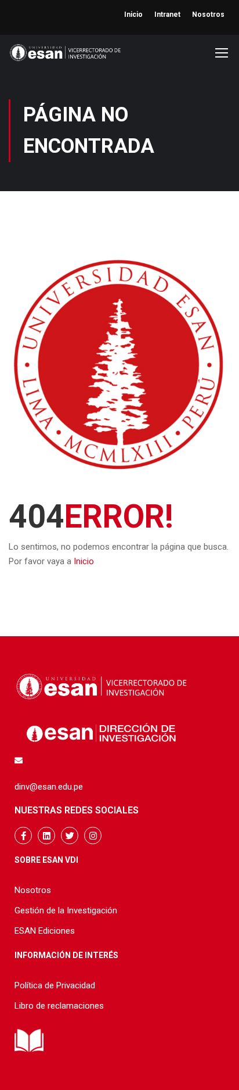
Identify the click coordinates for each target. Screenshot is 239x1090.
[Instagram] (93, 835)
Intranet (167, 14)
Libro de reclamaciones (59, 1006)
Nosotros (208, 14)
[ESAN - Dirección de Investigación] (65, 55)
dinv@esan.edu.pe (49, 786)
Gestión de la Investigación (66, 910)
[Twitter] (69, 835)
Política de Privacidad (55, 985)
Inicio (133, 14)
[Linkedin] (46, 835)
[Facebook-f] (23, 835)
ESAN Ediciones (45, 931)
